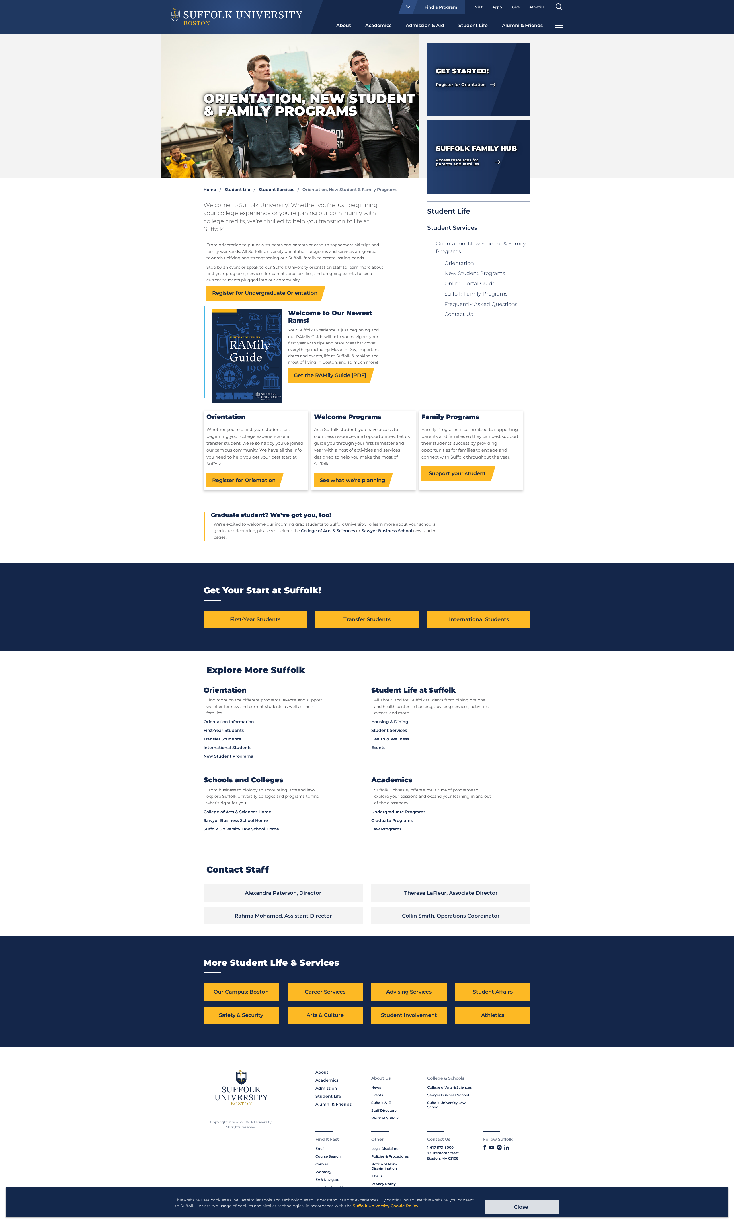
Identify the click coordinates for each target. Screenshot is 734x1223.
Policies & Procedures (390, 1156)
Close (521, 1207)
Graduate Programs (392, 820)
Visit (479, 7)
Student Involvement (409, 1015)
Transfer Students (367, 619)
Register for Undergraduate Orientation (264, 293)
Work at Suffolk (385, 1118)
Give (516, 7)
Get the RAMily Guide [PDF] (330, 375)
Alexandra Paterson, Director (283, 893)
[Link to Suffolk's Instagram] (499, 1147)
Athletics (536, 7)
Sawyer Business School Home (236, 820)
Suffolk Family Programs (476, 294)
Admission (326, 1088)
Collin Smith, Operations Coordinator (451, 916)
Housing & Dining (389, 721)
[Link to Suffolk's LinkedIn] (506, 1147)
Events (378, 747)
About (343, 25)
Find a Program (441, 7)
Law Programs (386, 829)
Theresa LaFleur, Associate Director (451, 893)
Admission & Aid (425, 25)
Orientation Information (229, 721)
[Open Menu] (559, 24)
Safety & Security (241, 1015)
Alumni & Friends (522, 25)
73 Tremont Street (443, 1153)
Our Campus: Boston (241, 992)
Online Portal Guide (469, 283)
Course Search (328, 1156)
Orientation (459, 263)
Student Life (473, 25)
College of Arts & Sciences (328, 530)
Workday (323, 1172)
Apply (497, 7)
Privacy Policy (383, 1184)
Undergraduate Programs (398, 811)
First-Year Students (255, 619)
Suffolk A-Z (381, 1103)
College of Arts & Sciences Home (237, 811)
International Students (479, 619)
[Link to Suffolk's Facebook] (484, 1147)
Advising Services (409, 992)
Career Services (325, 992)
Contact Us (458, 314)
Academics (378, 25)
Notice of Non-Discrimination (384, 1166)
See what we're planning (352, 480)
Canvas (321, 1164)
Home (210, 189)
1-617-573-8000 (440, 1147)
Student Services (276, 189)
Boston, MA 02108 (442, 1158)
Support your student (457, 473)
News (376, 1087)
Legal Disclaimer (385, 1148)
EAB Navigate (327, 1179)
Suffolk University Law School (446, 1105)
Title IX (377, 1176)
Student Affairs (493, 992)
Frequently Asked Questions (481, 304)
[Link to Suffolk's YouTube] (491, 1147)
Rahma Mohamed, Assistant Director (283, 916)
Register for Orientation (244, 480)
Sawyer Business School (387, 530)
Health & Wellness (390, 739)
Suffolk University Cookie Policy (385, 1205)
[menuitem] (343, 25)
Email (320, 1148)
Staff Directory (384, 1110)
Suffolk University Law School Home (241, 829)
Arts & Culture (325, 1015)
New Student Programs (474, 273)
